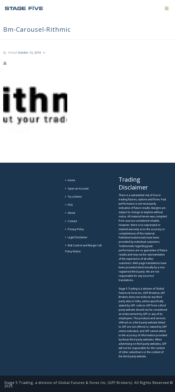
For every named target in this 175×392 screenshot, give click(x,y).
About (71, 213)
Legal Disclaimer (78, 237)
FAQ (70, 205)
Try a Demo (75, 196)
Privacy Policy (76, 229)
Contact (72, 221)
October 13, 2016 (29, 52)
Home (71, 180)
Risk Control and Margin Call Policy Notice (83, 248)
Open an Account (78, 188)
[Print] (7, 63)
